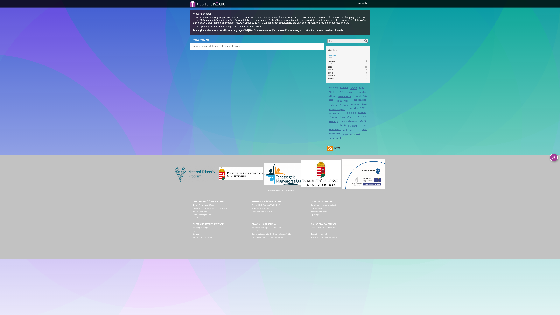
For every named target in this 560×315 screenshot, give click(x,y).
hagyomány (345, 117)
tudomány (355, 104)
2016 (330, 58)
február (331, 79)
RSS (337, 148)
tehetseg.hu (362, 3)
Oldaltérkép (290, 190)
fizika (339, 100)
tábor (364, 104)
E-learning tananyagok (200, 228)
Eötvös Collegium (337, 109)
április (330, 73)
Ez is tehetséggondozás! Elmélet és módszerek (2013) (271, 234)
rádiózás (362, 116)
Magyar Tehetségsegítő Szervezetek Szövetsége (210, 208)
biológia (351, 112)
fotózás (344, 105)
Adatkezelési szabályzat (274, 190)
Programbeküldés (317, 231)
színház (363, 92)
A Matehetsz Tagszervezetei (202, 218)
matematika (344, 96)
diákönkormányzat (351, 134)
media (354, 108)
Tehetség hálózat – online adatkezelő (324, 237)
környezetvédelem (349, 121)
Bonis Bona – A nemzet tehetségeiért (324, 205)
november (332, 55)
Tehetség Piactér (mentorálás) (203, 237)
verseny (333, 121)
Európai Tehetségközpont (201, 215)
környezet (333, 117)
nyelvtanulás (335, 133)
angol (362, 107)
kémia (343, 125)
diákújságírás (360, 100)
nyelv (331, 99)
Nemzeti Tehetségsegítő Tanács (203, 205)
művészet (335, 138)
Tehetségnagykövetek (319, 211)
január (330, 64)
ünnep (350, 92)
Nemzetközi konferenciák (261, 231)
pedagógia (348, 130)
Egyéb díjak (315, 215)
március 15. (334, 113)
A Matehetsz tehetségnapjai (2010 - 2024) (266, 228)
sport (353, 88)
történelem (335, 129)
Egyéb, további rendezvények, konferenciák (267, 237)
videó (331, 92)
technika (362, 112)
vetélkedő (333, 105)
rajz (346, 100)
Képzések (196, 231)
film (364, 125)
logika (364, 129)
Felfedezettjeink (316, 208)
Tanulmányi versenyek (319, 234)
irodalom (353, 125)
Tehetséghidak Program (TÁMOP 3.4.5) (266, 205)
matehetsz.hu (331, 30)
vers (342, 91)
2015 (330, 67)
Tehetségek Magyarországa (262, 211)
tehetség (333, 87)
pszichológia (361, 96)
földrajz (332, 96)
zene (363, 120)
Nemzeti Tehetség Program (261, 208)
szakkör (344, 87)
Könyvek (195, 234)
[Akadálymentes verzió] (554, 157)
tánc (361, 87)
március (331, 61)
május (330, 70)
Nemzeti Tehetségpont (200, 211)
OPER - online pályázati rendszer (323, 228)
